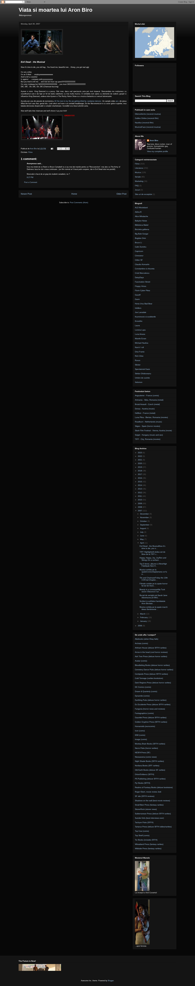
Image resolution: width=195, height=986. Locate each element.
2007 (140, 511)
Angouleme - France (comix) (147, 395)
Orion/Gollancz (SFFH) (144, 774)
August (143, 528)
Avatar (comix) (141, 661)
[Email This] (58, 148)
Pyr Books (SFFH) (142, 783)
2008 (140, 507)
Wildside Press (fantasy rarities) (148, 848)
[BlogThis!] (61, 148)
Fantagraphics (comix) (144, 713)
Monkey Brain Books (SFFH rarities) (150, 744)
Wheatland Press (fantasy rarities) (149, 844)
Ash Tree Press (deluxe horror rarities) (151, 656)
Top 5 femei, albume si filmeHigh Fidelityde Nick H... (153, 565)
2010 (140, 500)
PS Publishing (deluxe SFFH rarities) (150, 779)
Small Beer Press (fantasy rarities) (149, 805)
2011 (140, 496)
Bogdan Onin (140, 238)
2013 (140, 489)
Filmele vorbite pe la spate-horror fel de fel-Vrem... (154, 585)
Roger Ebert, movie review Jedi (148, 792)
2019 (140, 467)
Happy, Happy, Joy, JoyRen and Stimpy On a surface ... (153, 559)
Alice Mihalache (141, 216)
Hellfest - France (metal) (145, 413)
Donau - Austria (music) (145, 409)
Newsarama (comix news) (146, 757)
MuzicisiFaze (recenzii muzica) (148, 127)
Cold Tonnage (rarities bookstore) (149, 678)
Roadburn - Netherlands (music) (148, 422)
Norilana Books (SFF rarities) (147, 765)
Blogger (111, 981)
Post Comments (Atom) (79, 203)
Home (74, 194)
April (142, 543)
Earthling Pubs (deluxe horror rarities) (150, 700)
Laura (137, 325)
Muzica (138, 172)
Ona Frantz (139, 352)
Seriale (138, 177)
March (143, 614)
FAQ (137, 186)
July (142, 532)
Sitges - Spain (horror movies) (147, 426)
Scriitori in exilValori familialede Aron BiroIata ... (152, 602)
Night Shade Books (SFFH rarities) (149, 761)
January (143, 621)
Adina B (138, 212)
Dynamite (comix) (142, 696)
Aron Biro (154, 140)
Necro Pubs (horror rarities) (146, 748)
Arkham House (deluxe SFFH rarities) (150, 648)
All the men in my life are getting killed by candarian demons (77, 101)
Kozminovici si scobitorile (145, 317)
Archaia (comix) (141, 643)
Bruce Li (138, 242)
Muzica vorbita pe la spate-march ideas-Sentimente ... (154, 608)
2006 (140, 626)
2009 (140, 503)
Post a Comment (30, 182)
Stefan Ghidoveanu (143, 373)
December (144, 514)
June (142, 536)
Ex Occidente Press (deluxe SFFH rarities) (152, 704)
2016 (140, 478)
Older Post (121, 194)
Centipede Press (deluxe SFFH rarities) (151, 674)
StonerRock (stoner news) (146, 809)
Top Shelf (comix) (142, 835)
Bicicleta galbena (142, 229)
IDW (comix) (140, 735)
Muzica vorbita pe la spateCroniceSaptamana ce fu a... (153, 572)
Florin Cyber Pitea (142, 290)
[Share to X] (63, 148)
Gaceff (137, 295)
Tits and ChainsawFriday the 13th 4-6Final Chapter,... (154, 579)
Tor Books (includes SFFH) (146, 840)
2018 (140, 471)
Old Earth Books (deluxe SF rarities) (150, 770)
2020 (140, 463)
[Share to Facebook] (66, 148)
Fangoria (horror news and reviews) (150, 709)
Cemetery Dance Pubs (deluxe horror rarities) (154, 670)
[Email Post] (52, 149)
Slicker (137, 365)
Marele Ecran (140, 338)
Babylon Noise (141, 221)
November (144, 517)
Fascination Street (142, 282)
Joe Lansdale (140, 312)
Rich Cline (139, 356)
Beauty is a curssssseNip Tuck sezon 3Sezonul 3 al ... (152, 590)
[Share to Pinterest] (68, 148)
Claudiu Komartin (142, 264)
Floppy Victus (140, 286)
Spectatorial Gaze (142, 369)
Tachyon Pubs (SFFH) (144, 822)
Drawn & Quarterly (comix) (146, 691)
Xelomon (138, 382)
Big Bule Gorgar (141, 234)
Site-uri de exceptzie (143, 194)
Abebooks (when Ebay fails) (146, 639)
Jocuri (137, 190)
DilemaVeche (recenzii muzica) (148, 114)
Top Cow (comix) (142, 831)
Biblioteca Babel (141, 225)
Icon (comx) (140, 731)
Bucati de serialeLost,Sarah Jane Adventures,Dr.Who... (153, 596)
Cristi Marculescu (142, 273)
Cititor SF (139, 260)
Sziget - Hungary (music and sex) (149, 435)
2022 (140, 456)
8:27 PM (30, 177)
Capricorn (139, 251)
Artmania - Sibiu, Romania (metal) (149, 400)
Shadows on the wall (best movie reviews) (152, 801)
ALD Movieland (141, 207)
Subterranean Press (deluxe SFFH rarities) (153, 814)
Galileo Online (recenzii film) (147, 118)
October (143, 521)
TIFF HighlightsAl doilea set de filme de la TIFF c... (152, 553)
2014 (140, 485)
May (142, 539)
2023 (140, 453)
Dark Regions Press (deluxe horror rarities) (153, 683)
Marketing (139, 181)
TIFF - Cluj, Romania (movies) (147, 439)
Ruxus (137, 360)
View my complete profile (157, 151)
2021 (140, 460)
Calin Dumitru (140, 247)
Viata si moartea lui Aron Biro (55, 10)
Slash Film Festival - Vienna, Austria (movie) (153, 430)
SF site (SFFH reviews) (144, 796)
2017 (140, 474)
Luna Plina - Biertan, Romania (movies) (151, 417)
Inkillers (138, 308)
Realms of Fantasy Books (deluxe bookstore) (154, 787)
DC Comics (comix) (143, 687)
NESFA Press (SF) (142, 752)
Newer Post (26, 194)
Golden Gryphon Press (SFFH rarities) (151, 722)
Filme (30, 152)
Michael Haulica (141, 343)
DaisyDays (139, 277)
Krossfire (138, 321)
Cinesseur (139, 256)
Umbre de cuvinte (142, 378)
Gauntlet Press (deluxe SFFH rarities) (150, 717)
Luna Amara (140, 334)
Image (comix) (141, 739)
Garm (137, 299)
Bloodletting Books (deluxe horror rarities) (152, 665)
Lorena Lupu (140, 330)
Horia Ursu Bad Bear (143, 304)
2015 (140, 482)
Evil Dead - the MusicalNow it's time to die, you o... (152, 547)
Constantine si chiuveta (144, 269)
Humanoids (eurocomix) (145, 726)
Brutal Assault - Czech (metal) (147, 404)
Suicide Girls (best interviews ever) (149, 818)
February (144, 617)
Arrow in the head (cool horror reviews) (151, 652)
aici (117, 101)
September (145, 525)
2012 (140, 492)
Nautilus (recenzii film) (144, 123)
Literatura (139, 168)
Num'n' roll (139, 347)
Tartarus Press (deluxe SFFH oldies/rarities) (153, 827)
